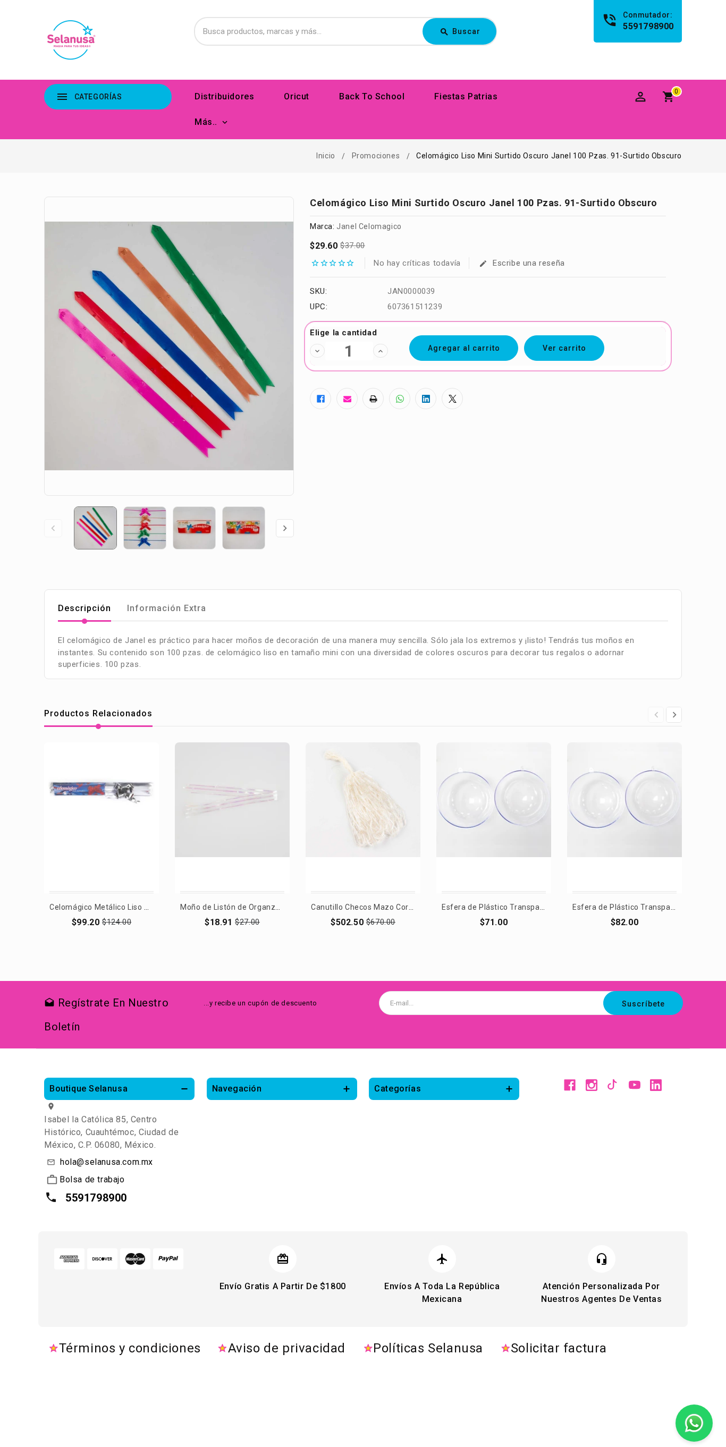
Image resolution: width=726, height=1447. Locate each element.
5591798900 (648, 26)
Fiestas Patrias (465, 96)
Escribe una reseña (521, 263)
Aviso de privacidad (286, 1348)
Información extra (166, 608)
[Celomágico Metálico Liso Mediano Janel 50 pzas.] (101, 818)
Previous (53, 528)
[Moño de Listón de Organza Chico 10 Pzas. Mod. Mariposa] (232, 818)
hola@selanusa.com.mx (106, 1162)
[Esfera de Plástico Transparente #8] (624, 818)
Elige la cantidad (343, 332)
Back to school (371, 96)
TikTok (613, 1085)
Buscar (460, 32)
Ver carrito (564, 348)
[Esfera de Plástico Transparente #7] (493, 818)
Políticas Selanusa (428, 1348)
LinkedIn (656, 1085)
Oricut (296, 96)
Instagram (591, 1085)
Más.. (206, 122)
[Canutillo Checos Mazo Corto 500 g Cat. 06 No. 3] (363, 818)
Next (285, 528)
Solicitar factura (559, 1348)
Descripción (84, 608)
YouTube (634, 1085)
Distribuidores (224, 96)
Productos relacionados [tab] (98, 713)
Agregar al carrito (494, 936)
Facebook (570, 1085)
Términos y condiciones (130, 1348)
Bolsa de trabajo (92, 1179)
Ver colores (101, 936)
